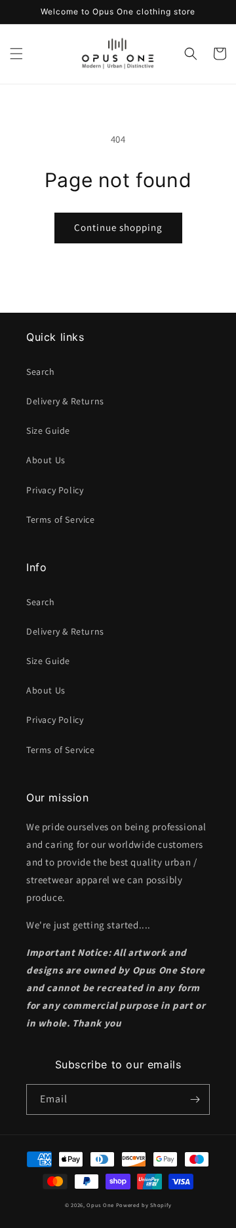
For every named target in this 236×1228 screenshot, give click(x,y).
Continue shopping (118, 227)
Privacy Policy (54, 490)
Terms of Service (60, 519)
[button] (16, 53)
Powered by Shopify (144, 1204)
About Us (46, 460)
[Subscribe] (194, 1099)
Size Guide (48, 430)
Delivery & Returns (65, 401)
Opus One (100, 1204)
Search (40, 371)
